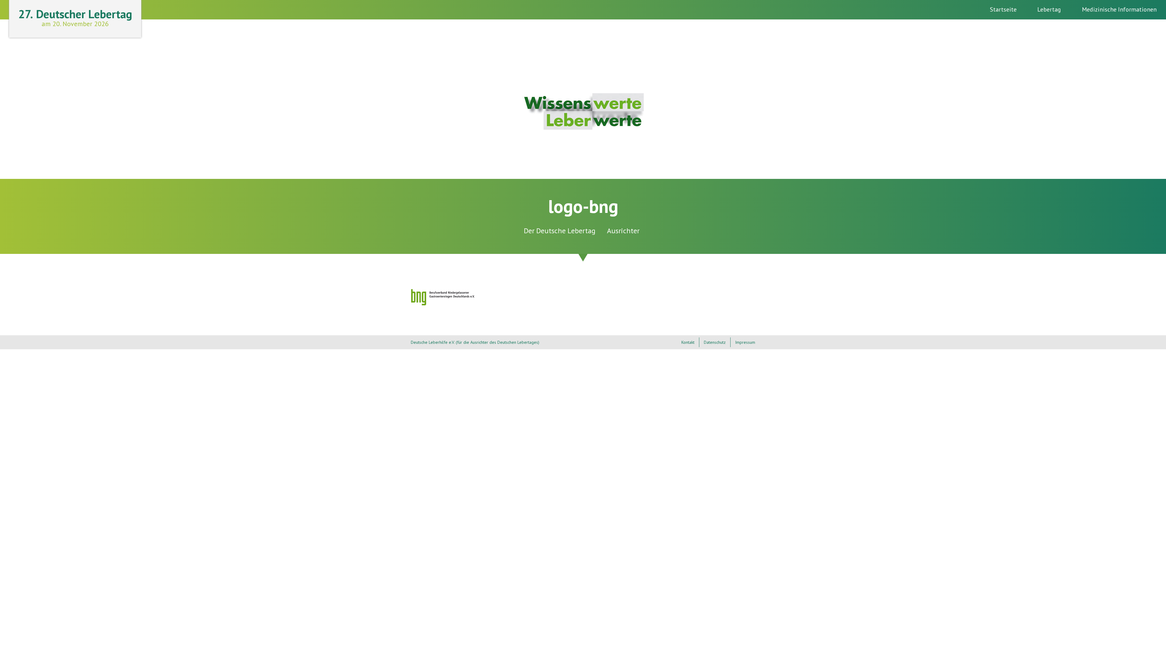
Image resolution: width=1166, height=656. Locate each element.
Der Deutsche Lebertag (559, 230)
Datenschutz (715, 342)
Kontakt (687, 342)
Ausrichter (623, 230)
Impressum (745, 342)
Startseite (1003, 9)
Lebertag (1049, 9)
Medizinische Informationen (1119, 9)
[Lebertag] (583, 127)
